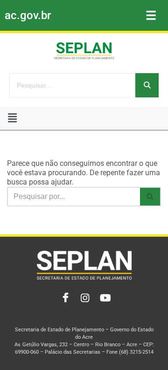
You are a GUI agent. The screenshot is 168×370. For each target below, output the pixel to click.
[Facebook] (63, 298)
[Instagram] (84, 298)
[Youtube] (105, 298)
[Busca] (150, 196)
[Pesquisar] (147, 85)
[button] (12, 118)
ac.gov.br (28, 15)
